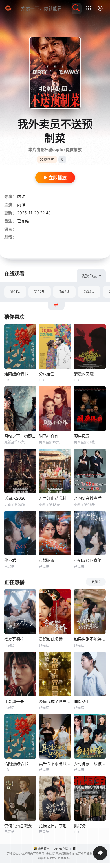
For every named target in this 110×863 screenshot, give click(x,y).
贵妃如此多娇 (51, 639)
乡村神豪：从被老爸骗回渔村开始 (90, 763)
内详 (21, 196)
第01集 (15, 292)
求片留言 (43, 849)
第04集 (89, 292)
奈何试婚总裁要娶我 (20, 825)
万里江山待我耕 (53, 498)
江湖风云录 (14, 701)
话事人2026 (15, 498)
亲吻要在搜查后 (88, 498)
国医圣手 (82, 701)
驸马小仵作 (49, 436)
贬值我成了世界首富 (55, 701)
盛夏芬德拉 (14, 639)
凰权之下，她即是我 (20, 436)
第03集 (64, 292)
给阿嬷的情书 (16, 374)
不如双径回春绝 (88, 560)
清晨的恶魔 (84, 374)
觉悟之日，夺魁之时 (55, 825)
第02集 (39, 292)
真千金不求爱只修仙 (55, 763)
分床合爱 (47, 374)
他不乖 (10, 560)
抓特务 (80, 825)
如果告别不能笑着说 (90, 639)
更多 (94, 582)
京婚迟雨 (47, 560)
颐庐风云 (82, 436)
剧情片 (49, 159)
